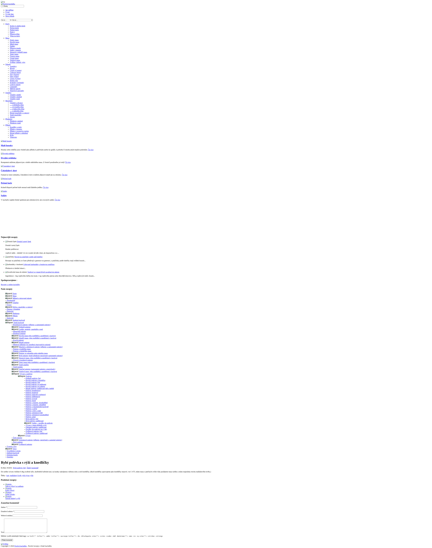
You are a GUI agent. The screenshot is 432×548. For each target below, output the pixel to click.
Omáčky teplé (15, 99)
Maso (7, 38)
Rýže (12, 135)
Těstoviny (13, 137)
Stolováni (10, 318)
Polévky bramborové (33, 390)
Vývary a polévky (26, 374)
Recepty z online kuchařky (10, 285)
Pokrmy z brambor (13, 309)
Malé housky (7, 145)
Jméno (4, 507)
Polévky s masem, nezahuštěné (37, 403)
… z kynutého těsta (17, 107)
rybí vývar (25, 475)
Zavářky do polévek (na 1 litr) (36, 429)
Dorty (7, 24)
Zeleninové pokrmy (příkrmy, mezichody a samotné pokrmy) (40, 440)
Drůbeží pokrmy (25, 327)
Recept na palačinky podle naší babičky (29, 257)
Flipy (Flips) (14, 76)
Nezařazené (11, 300)
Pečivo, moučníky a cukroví (23, 307)
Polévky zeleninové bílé (34, 413)
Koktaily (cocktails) (17, 83)
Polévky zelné (31, 417)
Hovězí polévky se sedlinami (36, 384)
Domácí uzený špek (24, 241)
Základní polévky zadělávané (36, 427)
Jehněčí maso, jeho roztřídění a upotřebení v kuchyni (37, 338)
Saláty (4, 195)
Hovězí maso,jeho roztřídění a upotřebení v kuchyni (37, 336)
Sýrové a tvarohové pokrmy (23, 360)
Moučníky (9, 101)
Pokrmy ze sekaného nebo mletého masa (33, 353)
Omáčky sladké (15, 95)
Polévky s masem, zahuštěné (36, 405)
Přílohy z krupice (16, 129)
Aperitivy (13, 66)
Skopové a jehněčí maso (18, 52)
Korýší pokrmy (18, 340)
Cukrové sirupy (15, 72)
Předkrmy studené (16, 121)
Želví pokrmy (18, 442)
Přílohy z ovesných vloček (19, 131)
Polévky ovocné (31, 399)
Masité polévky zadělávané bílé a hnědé (40, 388)
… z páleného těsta (16, 111)
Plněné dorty (14, 30)
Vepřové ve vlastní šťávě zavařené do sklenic (43, 272)
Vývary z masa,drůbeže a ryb (36, 425)
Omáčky (8, 93)
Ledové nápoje (15, 85)
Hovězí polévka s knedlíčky (35, 380)
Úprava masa (14, 56)
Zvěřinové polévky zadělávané (36, 433)
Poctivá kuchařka (20, 546)
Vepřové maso (15, 60)
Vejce (15, 449)
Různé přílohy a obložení (19, 133)
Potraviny (10, 311)
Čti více (90, 150)
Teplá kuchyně (18, 323)
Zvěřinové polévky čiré (34, 431)
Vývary (28, 436)
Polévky (29, 376)
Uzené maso (14, 58)
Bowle (12, 68)
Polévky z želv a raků (33, 411)
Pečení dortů (14, 28)
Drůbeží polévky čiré (33, 378)
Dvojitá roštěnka (8, 158)
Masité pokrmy (24, 342)
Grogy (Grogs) (15, 79)
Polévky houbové (32, 392)
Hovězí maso (14, 42)
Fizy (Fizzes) (14, 74)
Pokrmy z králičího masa (22, 349)
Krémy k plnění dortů (17, 26)
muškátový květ (15, 475)
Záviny (12, 117)
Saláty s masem (15, 50)
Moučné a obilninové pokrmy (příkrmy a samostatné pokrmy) (41, 347)
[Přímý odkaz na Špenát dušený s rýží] (8, 496)
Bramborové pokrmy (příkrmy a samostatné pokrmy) (32, 325)
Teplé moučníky (15, 115)
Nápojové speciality (17, 91)
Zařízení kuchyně (13, 453)
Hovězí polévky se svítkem (35, 386)
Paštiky (12, 46)
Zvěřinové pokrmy (25, 444)
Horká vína (14, 81)
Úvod (7, 12)
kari (7, 475)
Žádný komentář (32, 468)
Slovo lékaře (9, 16)
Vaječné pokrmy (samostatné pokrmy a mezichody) (37, 369)
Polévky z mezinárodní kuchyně (37, 407)
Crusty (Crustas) (15, 70)
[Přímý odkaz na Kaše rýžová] (8, 488)
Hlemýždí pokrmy (19, 331)
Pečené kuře (6, 183)
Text (2, 532)
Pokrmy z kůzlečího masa (22, 351)
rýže (31, 475)
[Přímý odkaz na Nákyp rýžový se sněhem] (8, 484)
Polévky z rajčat (31, 409)
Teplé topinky (18, 367)
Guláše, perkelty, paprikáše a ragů (31, 329)
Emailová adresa (7, 511)
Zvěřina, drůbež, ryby (17, 62)
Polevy (12, 32)
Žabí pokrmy (17, 438)
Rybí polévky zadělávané (35, 421)
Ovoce (9, 305)
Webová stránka (6, 516)
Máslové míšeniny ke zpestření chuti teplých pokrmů (31, 345)
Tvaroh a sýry (12, 446)
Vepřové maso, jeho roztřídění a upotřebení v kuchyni (38, 371)
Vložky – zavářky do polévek (42, 423)
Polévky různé (31, 401)
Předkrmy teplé (15, 123)
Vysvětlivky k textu (13, 451)
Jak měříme (9, 10)
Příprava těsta (14, 34)
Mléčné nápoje (15, 89)
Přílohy (8, 125)
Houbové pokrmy (19, 333)
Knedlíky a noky (16, 127)
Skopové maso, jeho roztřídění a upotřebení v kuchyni (38, 358)
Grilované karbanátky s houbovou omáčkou (38, 264)
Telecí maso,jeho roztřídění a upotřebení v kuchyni (37, 362)
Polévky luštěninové (33, 397)
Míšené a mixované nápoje (22, 298)
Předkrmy (8, 119)
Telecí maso (14, 54)
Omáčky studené (16, 97)
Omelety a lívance (16, 103)
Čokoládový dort (9, 170)
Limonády (13, 87)
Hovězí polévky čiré (33, 382)
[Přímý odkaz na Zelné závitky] (8, 492)
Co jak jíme (9, 14)
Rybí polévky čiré (32, 419)
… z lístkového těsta (17, 109)
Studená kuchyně (19, 320)
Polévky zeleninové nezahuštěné (37, 415)
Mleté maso (14, 44)
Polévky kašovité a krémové (36, 395)
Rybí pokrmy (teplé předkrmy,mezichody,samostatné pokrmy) (41, 356)
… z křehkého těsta (17, 105)
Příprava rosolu (15, 48)
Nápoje (8, 64)
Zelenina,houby (12, 455)
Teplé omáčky (24, 365)
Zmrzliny (10, 457)
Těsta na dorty (15, 36)
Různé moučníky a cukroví (19, 113)
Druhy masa (14, 40)
